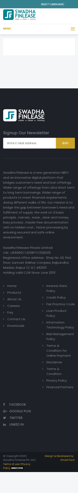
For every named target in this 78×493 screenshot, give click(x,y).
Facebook (17, 404)
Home (12, 286)
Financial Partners (59, 387)
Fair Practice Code (60, 304)
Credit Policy (56, 297)
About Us (14, 299)
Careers (13, 306)
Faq (10, 312)
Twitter (15, 418)
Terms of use (11, 464)
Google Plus (20, 411)
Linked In (16, 424)
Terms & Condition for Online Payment (58, 350)
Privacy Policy (56, 380)
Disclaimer (54, 362)
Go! (65, 143)
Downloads (15, 325)
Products (14, 292)
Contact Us (16, 319)
